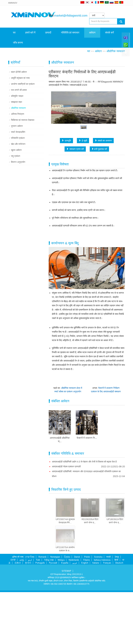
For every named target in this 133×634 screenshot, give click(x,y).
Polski (87, 602)
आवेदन (92, 32)
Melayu (61, 605)
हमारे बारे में (30, 32)
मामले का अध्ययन (104, 185)
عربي (74, 608)
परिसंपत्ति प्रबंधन (18, 183)
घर (14, 32)
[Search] (121, 21)
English (84, 608)
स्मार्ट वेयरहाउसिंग (18, 177)
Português (40, 608)
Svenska (98, 602)
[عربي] (107, 2)
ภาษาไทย (29, 602)
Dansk (77, 602)
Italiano (95, 608)
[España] (116, 2)
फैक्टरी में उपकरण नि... (87, 483)
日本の (18, 608)
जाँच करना (18, 42)
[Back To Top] (126, 54)
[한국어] (87, 2)
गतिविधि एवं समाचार (70, 32)
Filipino (86, 605)
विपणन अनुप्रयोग (18, 207)
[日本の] (92, 2)
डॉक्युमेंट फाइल (17, 141)
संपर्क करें (109, 32)
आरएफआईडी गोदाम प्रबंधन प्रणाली (66, 511)
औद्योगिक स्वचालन (116, 96)
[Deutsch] (102, 2)
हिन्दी (116, 605)
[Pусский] (112, 2)
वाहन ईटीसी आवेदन (19, 117)
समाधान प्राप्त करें (76, 194)
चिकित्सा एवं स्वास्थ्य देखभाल (22, 165)
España (64, 608)
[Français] (97, 2)
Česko (67, 602)
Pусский (53, 608)
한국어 (28, 608)
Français (107, 608)
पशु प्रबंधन (15, 201)
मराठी (108, 602)
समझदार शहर (16, 147)
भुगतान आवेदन (17, 171)
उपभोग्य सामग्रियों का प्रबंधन (23, 129)
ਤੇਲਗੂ (117, 602)
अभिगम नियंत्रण (17, 159)
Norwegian (55, 602)
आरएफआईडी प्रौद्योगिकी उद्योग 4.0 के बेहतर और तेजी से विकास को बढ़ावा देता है (84, 506)
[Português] (121, 2)
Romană (42, 602)
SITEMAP (66, 616)
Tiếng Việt (49, 605)
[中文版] (82, 2)
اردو (30, 605)
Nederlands (74, 605)
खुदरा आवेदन (16, 195)
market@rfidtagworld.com (70, 15)
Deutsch (119, 608)
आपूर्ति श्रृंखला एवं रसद (20, 123)
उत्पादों (48, 32)
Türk (38, 605)
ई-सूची (84, 185)
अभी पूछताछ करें (100, 194)
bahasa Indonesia (102, 605)
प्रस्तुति (67, 185)
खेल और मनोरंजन (18, 189)
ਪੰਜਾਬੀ (13, 605)
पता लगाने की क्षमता (19, 135)
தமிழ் (22, 605)
